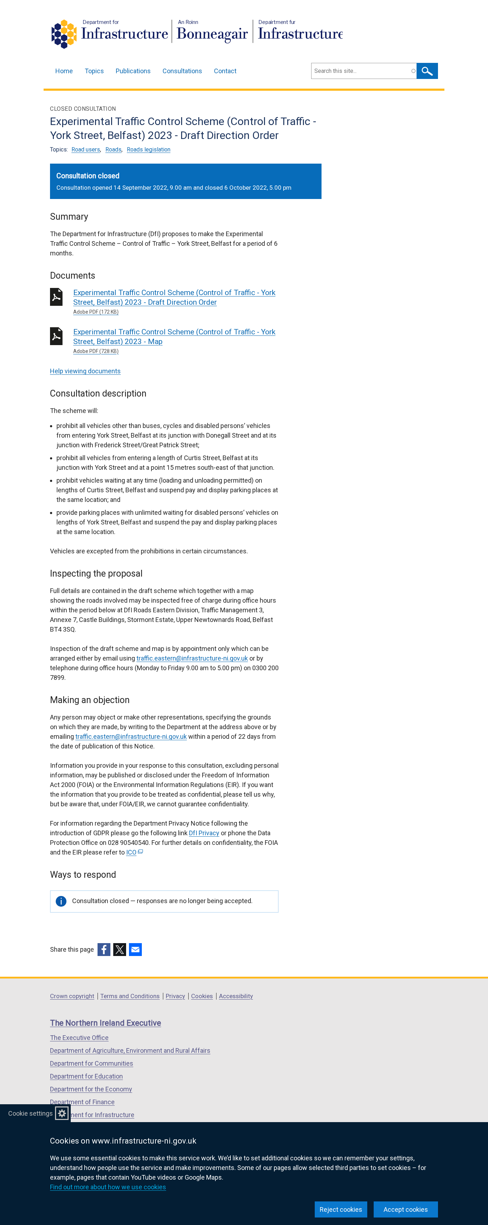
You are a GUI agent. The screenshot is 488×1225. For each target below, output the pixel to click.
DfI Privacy (204, 833)
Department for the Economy (91, 1089)
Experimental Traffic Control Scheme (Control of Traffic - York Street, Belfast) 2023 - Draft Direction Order (174, 301)
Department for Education (86, 1076)
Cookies (202, 996)
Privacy (175, 996)
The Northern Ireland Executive (105, 1023)
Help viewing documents (85, 371)
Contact (225, 71)
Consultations (182, 71)
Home (64, 71)
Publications (133, 71)
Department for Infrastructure (92, 1115)
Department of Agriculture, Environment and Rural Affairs (130, 1050)
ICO (133, 852)
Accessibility (236, 996)
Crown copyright (72, 996)
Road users (85, 149)
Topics (94, 71)
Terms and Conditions (130, 996)
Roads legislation (148, 149)
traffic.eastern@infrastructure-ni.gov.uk (192, 658)
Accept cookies (406, 1209)
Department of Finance (82, 1102)
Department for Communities (91, 1063)
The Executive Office (79, 1037)
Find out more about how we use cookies (108, 1187)
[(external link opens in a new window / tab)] (104, 949)
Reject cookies (341, 1209)
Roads (113, 149)
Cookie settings (30, 1113)
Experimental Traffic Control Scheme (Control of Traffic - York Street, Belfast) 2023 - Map (174, 341)
